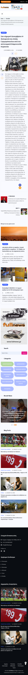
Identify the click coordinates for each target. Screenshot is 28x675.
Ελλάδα (8, 18)
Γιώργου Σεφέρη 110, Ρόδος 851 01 (11, 540)
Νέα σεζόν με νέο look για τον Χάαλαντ (10, 451)
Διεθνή (21, 364)
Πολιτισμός (7, 381)
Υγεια (7, 388)
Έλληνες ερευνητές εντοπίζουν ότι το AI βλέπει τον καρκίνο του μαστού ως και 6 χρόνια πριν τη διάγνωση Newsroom (14, 414)
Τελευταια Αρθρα (21, 382)
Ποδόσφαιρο (7, 375)
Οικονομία (21, 369)
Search (24, 353)
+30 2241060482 (7, 542)
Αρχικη (6, 664)
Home (2, 18)
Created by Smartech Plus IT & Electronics (14, 672)
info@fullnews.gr (7, 545)
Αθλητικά (7, 364)
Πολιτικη (21, 374)
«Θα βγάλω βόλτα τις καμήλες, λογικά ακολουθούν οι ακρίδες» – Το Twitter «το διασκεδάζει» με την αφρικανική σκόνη (13, 249)
